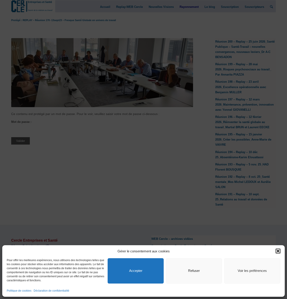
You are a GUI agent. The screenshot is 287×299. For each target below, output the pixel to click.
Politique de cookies (19, 290)
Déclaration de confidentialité (51, 290)
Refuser (194, 271)
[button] (278, 251)
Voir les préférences (252, 271)
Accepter (135, 271)
